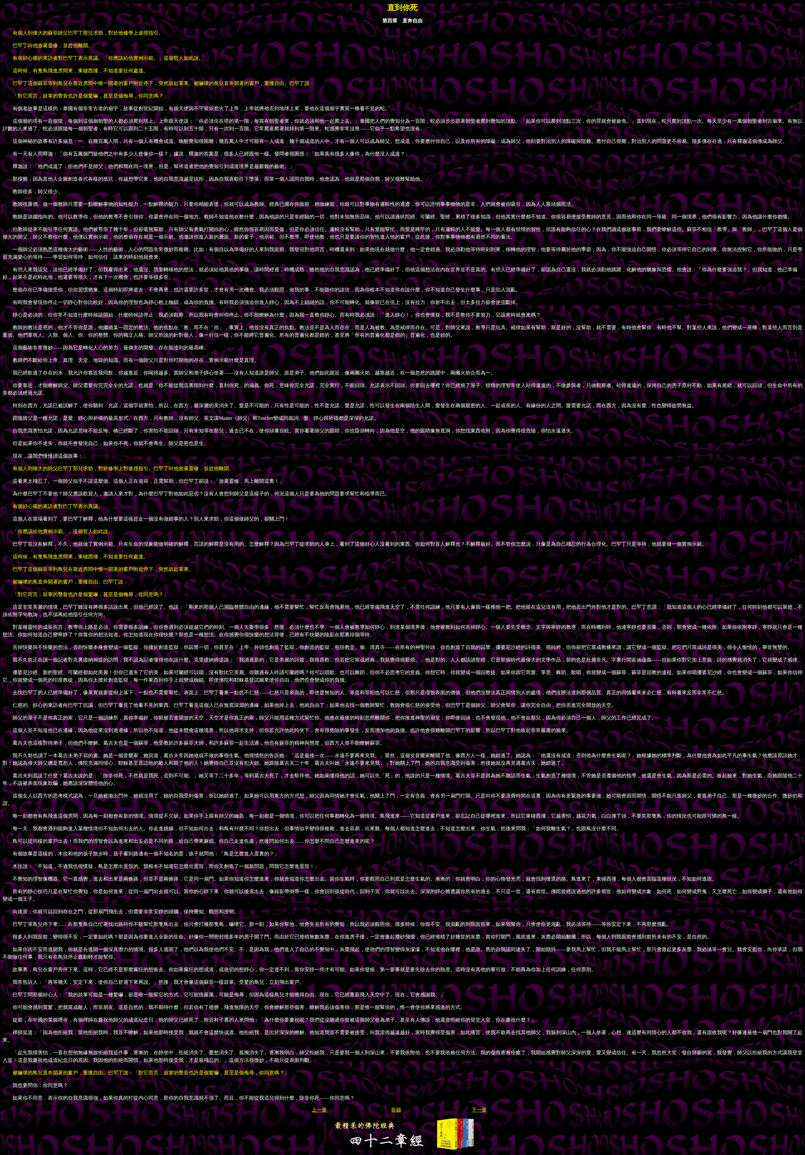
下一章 (479, 1110)
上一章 (319, 1110)
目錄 (396, 1110)
